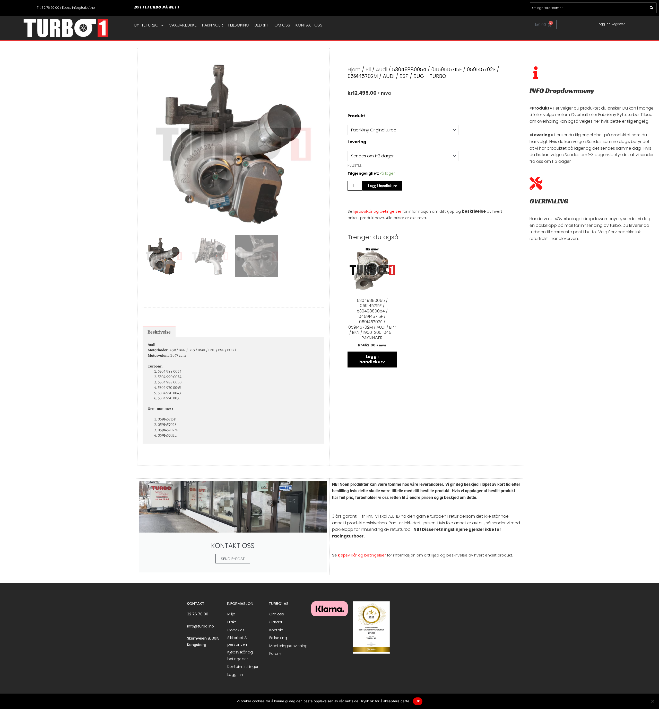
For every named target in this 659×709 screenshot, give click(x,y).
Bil (368, 69)
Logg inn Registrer (611, 24)
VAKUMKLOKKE (183, 25)
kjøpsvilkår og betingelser (377, 211)
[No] (652, 701)
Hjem (354, 69)
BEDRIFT (262, 25)
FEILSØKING (238, 25)
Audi (381, 69)
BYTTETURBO (146, 25)
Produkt (356, 116)
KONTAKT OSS (309, 25)
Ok (417, 701)
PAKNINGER (212, 25)
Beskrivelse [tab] (159, 332)
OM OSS (282, 25)
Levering (357, 142)
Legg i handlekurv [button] (372, 359)
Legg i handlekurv (382, 186)
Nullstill (354, 165)
